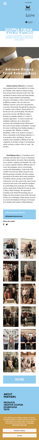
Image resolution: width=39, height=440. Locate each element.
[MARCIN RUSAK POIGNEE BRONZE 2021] (11, 362)
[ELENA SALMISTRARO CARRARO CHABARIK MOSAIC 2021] (28, 362)
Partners (10, 397)
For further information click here (23, 424)
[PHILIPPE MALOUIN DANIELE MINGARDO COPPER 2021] (11, 316)
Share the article (9, 221)
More (19, 379)
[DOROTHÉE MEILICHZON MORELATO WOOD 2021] (28, 339)
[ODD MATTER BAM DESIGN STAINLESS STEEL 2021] (28, 316)
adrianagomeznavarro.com (13, 216)
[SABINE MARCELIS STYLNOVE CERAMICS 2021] (11, 339)
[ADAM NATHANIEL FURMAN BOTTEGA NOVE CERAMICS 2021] (11, 294)
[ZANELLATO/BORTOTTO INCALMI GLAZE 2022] (11, 248)
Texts (6, 409)
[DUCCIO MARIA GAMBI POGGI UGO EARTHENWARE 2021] (28, 294)
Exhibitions (10, 407)
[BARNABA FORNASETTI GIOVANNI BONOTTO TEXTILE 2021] (11, 271)
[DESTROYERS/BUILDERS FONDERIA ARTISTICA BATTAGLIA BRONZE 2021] (28, 271)
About (8, 394)
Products (9, 402)
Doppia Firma (19, 32)
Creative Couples (13, 404)
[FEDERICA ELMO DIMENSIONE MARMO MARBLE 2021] (28, 248)
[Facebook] (3, 224)
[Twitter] (7, 224)
